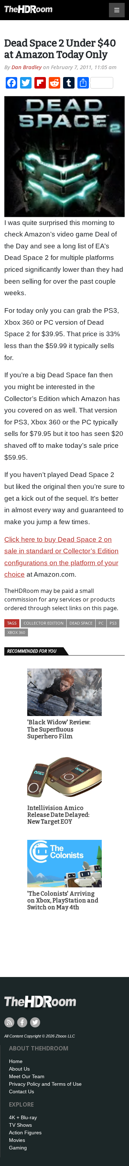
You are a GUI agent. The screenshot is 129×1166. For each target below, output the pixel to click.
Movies (17, 1140)
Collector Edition (43, 623)
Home (16, 1061)
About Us (19, 1069)
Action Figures (25, 1132)
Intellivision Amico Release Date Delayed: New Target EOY (58, 815)
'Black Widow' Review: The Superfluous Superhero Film (58, 729)
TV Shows (20, 1125)
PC (101, 623)
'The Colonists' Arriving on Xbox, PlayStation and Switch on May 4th (62, 900)
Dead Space (81, 623)
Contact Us (21, 1091)
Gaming (18, 1148)
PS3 (113, 623)
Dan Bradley (26, 67)
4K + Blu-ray (23, 1117)
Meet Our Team (26, 1076)
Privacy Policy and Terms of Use (45, 1084)
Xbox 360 (16, 632)
